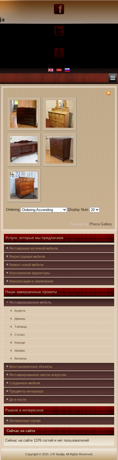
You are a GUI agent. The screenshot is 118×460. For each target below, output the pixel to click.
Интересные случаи (25, 421)
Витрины (21, 358)
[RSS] (108, 94)
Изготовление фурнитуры (29, 273)
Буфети (20, 310)
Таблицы (21, 326)
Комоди (20, 342)
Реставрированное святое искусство (37, 375)
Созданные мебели (24, 383)
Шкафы (20, 350)
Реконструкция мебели (27, 257)
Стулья (20, 334)
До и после (17, 400)
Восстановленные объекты (30, 367)
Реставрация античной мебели (33, 248)
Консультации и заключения (31, 281)
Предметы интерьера (26, 391)
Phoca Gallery (100, 224)
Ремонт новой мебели (26, 265)
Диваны (20, 318)
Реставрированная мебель (30, 302)
